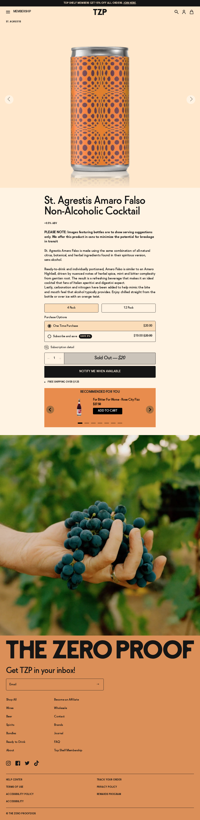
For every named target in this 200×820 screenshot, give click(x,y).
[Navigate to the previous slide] (9, 99)
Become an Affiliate (66, 699)
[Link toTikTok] (36, 763)
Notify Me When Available (100, 371)
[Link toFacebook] (17, 763)
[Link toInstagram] (8, 763)
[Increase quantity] (60, 358)
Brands (58, 724)
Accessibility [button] (15, 801)
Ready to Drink (15, 742)
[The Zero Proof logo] (100, 12)
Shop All (11, 699)
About (10, 750)
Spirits (10, 724)
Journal (58, 733)
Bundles (11, 733)
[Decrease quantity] (48, 358)
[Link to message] (100, 3)
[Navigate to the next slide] (191, 99)
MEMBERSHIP (22, 11)
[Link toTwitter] (27, 763)
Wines (9, 708)
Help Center (14, 780)
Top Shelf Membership (68, 750)
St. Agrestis (13, 22)
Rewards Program (109, 794)
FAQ (57, 742)
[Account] (184, 12)
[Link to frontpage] (100, 649)
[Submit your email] (98, 684)
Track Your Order (109, 780)
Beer (9, 716)
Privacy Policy (107, 787)
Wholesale (60, 708)
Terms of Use (14, 787)
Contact (59, 716)
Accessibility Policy (20, 794)
